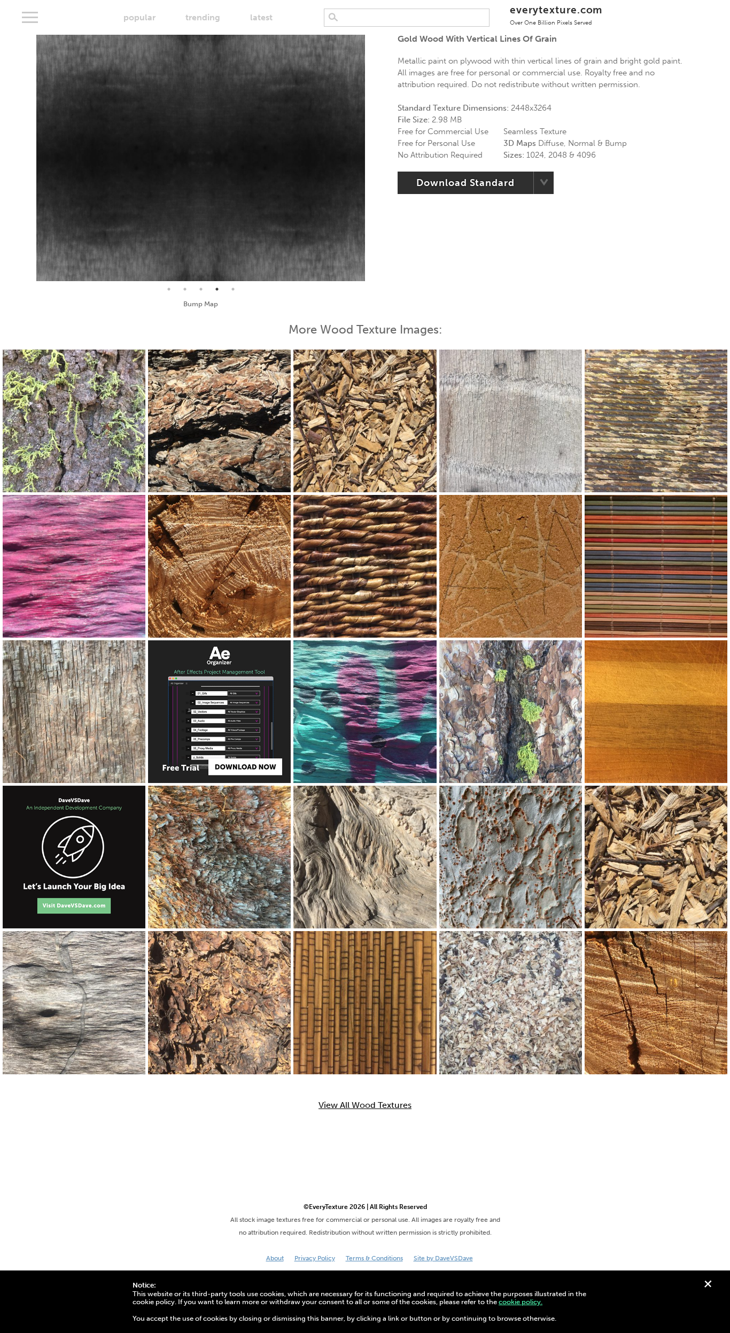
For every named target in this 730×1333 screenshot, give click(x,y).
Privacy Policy (314, 1258)
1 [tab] (169, 289)
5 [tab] (233, 289)
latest (261, 17)
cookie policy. (520, 1302)
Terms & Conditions (374, 1258)
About (275, 1258)
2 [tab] (185, 289)
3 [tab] (201, 289)
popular (139, 17)
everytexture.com (556, 15)
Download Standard (465, 183)
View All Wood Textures (365, 1105)
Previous (28, 158)
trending (202, 17)
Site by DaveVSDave (443, 1258)
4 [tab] (217, 289)
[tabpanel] (200, 158)
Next (373, 158)
